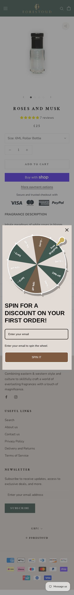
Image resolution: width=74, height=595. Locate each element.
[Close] (67, 230)
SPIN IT (36, 357)
